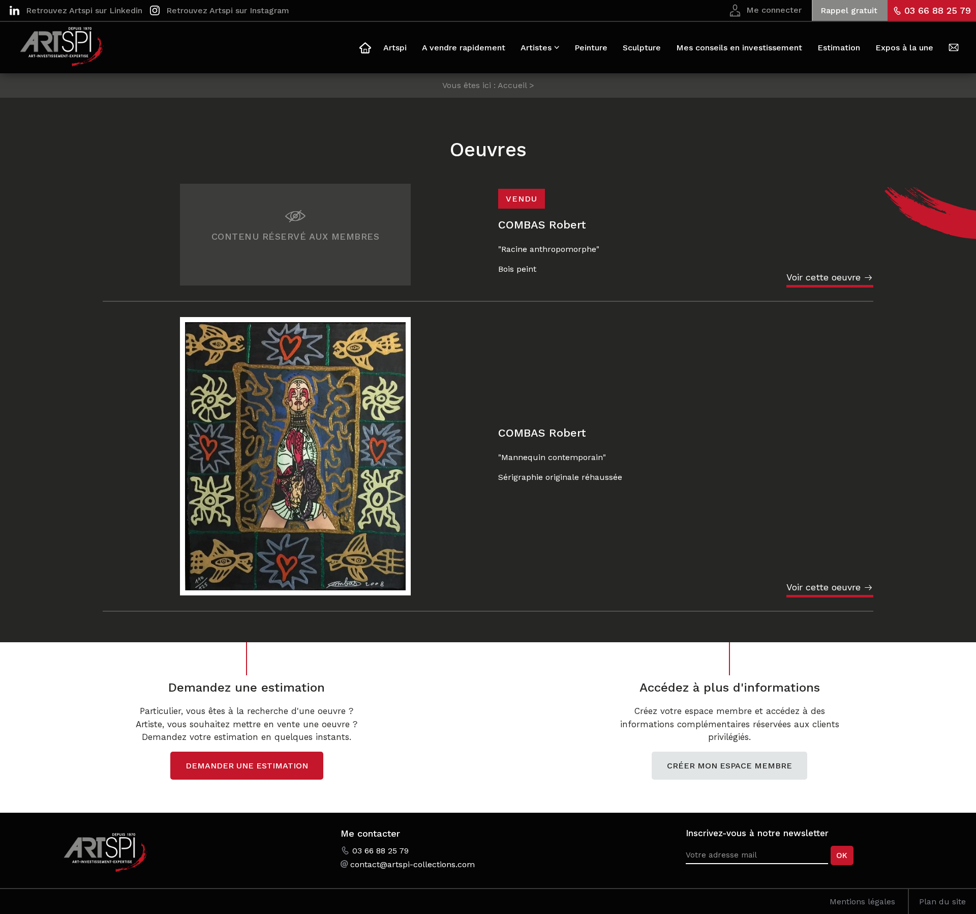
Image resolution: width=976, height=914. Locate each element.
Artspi (395, 47)
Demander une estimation (247, 765)
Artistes (536, 47)
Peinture (590, 47)
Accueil (363, 49)
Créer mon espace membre (729, 765)
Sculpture (642, 47)
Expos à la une (904, 47)
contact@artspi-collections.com (412, 864)
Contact (953, 49)
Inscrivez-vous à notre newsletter (757, 833)
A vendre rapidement (463, 47)
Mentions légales (862, 901)
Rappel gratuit (848, 10)
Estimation (838, 47)
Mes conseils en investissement (739, 47)
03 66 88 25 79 (937, 10)
